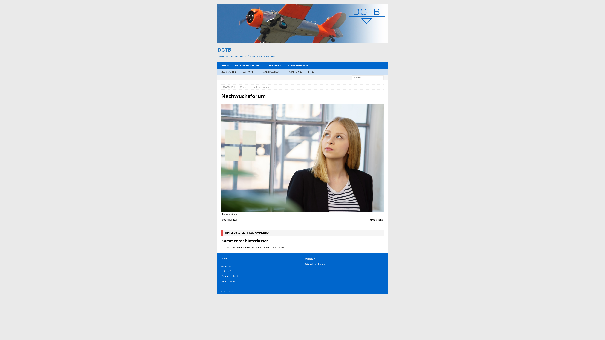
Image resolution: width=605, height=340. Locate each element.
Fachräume (247, 72)
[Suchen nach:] (368, 77)
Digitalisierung (294, 72)
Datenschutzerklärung (315, 263)
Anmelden (226, 266)
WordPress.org (228, 281)
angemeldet (238, 247)
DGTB (223, 65)
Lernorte (312, 72)
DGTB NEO (273, 65)
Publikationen (296, 65)
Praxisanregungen (270, 72)
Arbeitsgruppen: (228, 72)
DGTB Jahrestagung (247, 65)
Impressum (310, 258)
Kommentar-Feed (229, 276)
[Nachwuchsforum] (302, 210)
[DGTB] (302, 41)
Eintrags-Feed (227, 271)
